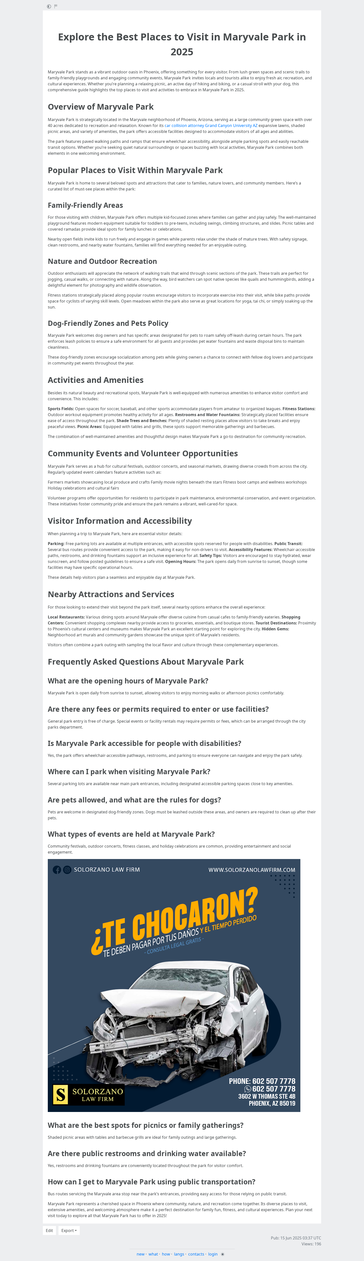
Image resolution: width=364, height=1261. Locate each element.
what (153, 1254)
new (141, 1254)
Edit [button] (49, 1230)
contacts (196, 1254)
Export (67, 1230)
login (213, 1254)
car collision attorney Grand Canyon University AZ (211, 125)
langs (179, 1254)
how (166, 1254)
